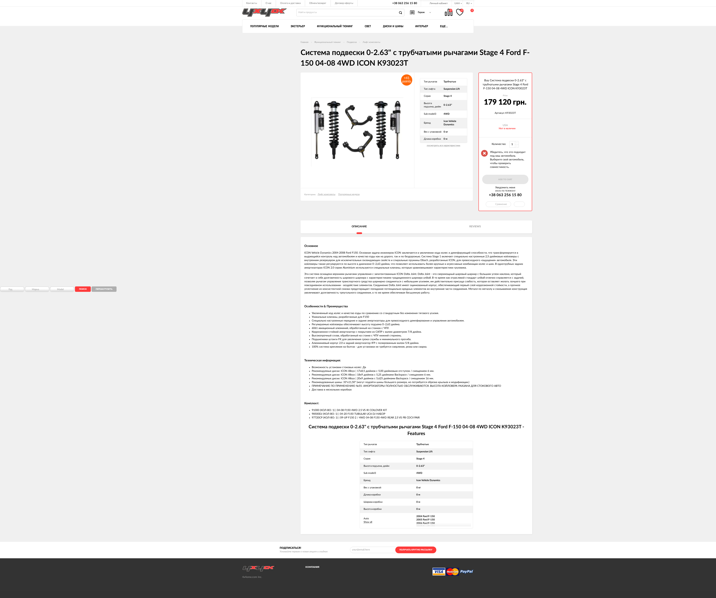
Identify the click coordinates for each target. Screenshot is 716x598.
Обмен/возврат (317, 3)
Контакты (251, 3)
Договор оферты (344, 3)
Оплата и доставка (290, 3)
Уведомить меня (505, 187)
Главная (304, 42)
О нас (268, 3)
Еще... (444, 26)
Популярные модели (349, 194)
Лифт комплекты (371, 42)
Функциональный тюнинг (327, 42)
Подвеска (352, 42)
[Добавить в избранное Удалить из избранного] (519, 204)
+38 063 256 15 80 (404, 3)
